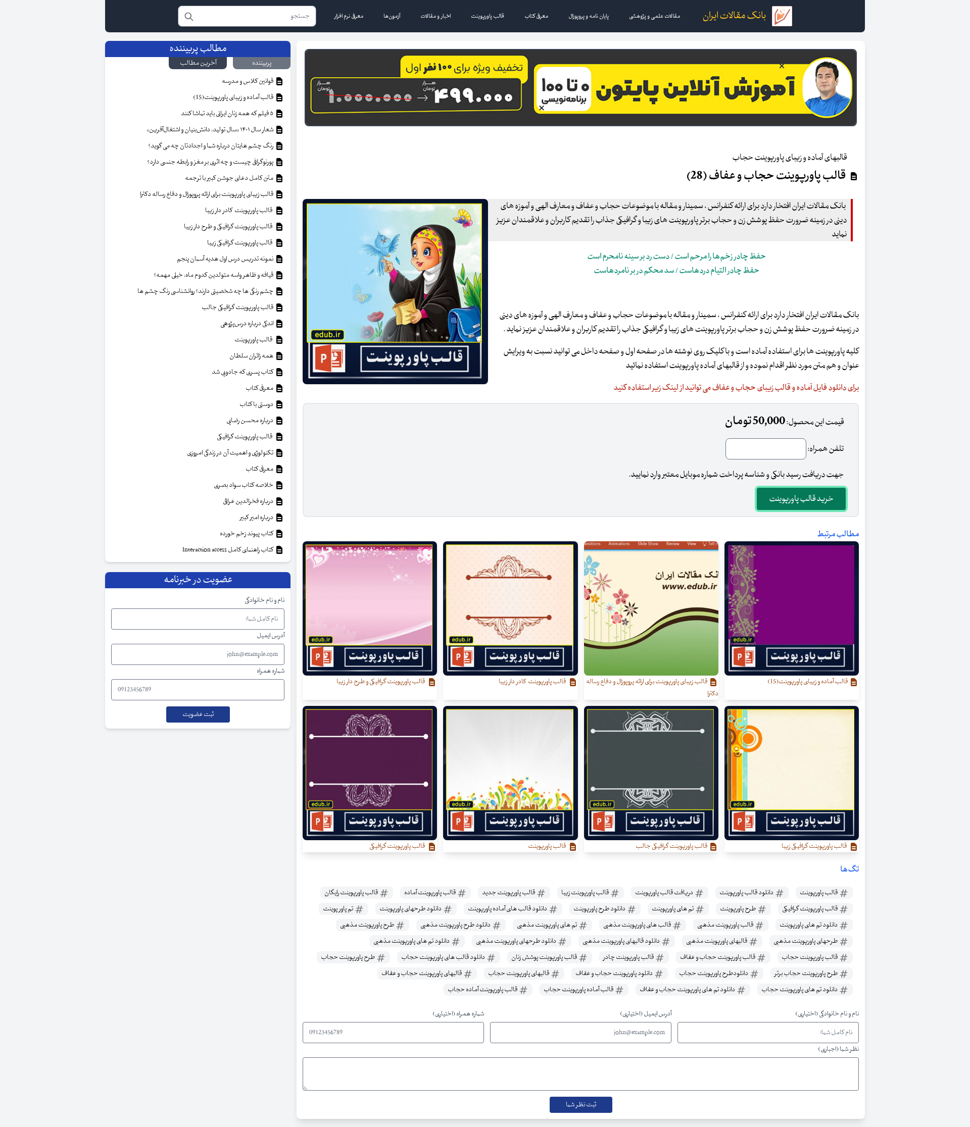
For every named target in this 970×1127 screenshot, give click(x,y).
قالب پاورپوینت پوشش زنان (544, 957)
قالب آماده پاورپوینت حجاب (579, 989)
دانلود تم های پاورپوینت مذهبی (412, 941)
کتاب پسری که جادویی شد (243, 372)
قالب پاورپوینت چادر (629, 957)
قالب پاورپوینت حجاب (810, 957)
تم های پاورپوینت (673, 908)
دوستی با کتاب (256, 404)
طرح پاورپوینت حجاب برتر (806, 973)
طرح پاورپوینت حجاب (348, 957)
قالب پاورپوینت (819, 892)
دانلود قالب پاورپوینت (746, 892)
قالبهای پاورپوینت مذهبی (717, 941)
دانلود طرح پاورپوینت (599, 908)
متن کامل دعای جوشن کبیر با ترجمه (229, 178)
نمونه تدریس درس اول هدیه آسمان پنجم (225, 259)
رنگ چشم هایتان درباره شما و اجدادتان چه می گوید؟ (211, 145)
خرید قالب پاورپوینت (801, 498)
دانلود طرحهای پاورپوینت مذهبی (516, 941)
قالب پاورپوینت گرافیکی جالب (238, 307)
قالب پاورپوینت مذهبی (725, 925)
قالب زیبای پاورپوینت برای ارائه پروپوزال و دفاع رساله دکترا (207, 194)
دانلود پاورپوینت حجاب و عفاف (614, 973)
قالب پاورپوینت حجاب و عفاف (718, 957)
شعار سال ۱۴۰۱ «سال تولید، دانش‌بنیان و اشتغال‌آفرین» (210, 129)
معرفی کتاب (260, 388)
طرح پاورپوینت (738, 908)
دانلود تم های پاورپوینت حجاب (800, 989)
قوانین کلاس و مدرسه (248, 81)
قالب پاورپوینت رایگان (351, 892)
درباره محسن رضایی (250, 420)
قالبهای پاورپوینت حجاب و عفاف (422, 973)
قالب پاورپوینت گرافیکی (810, 908)
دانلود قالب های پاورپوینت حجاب (443, 957)
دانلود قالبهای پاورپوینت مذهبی (622, 941)
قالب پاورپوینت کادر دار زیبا (239, 210)
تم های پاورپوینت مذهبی (547, 925)
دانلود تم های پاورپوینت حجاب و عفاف (688, 989)
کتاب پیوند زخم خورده (247, 533)
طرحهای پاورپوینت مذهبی (806, 941)
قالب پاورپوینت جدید (509, 892)
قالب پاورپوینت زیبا (585, 892)
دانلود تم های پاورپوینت (809, 925)
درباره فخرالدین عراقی (248, 501)
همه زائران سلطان (251, 356)
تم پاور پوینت (338, 908)
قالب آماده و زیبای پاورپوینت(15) (233, 97)
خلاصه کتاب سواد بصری (244, 485)
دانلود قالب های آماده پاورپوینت (508, 908)
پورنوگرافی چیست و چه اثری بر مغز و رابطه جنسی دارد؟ (210, 162)
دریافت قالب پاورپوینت (664, 892)
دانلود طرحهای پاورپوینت (411, 908)
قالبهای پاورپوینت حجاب (519, 973)
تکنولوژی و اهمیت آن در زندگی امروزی (230, 452)
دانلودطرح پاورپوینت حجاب (714, 973)
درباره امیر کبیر (257, 517)
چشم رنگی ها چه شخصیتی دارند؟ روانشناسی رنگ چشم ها (205, 291)
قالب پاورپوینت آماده (430, 892)
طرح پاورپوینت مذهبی (367, 925)
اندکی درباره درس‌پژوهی (247, 323)
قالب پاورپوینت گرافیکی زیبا (240, 242)
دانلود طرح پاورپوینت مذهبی (456, 925)
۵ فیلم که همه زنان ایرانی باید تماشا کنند (227, 113)
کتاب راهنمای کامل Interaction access (228, 549)
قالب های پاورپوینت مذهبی (637, 925)
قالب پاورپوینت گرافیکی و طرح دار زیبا (229, 226)
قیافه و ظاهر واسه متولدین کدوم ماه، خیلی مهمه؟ (214, 275)
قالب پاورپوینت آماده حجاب (483, 989)
